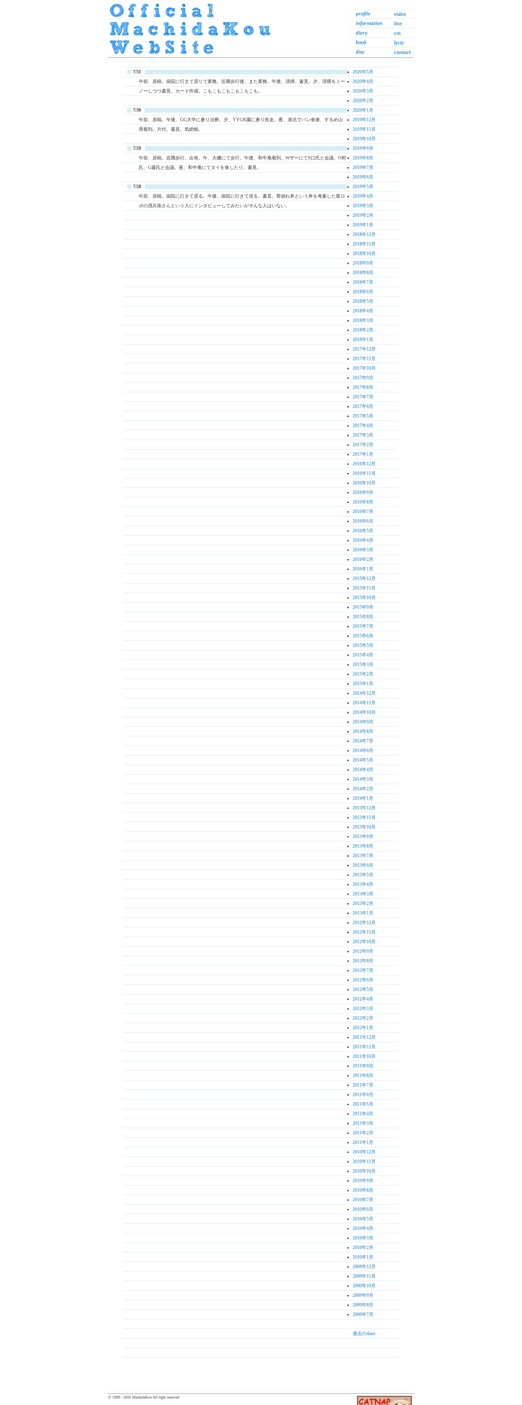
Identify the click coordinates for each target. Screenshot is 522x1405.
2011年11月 (364, 1046)
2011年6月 (363, 1094)
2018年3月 (363, 320)
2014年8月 (363, 731)
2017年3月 (363, 435)
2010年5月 (363, 1218)
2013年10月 (364, 827)
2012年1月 (363, 1027)
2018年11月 (364, 244)
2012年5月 (363, 989)
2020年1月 (363, 110)
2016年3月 (363, 549)
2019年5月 (363, 186)
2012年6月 (363, 980)
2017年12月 (364, 349)
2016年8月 (363, 502)
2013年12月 (364, 808)
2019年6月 (363, 177)
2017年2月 (363, 444)
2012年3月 (363, 1008)
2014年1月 (363, 798)
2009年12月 (364, 1266)
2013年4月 (363, 884)
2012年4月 (363, 999)
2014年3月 (363, 779)
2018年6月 (363, 291)
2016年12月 (364, 463)
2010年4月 (363, 1228)
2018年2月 (363, 330)
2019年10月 (364, 138)
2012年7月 (363, 970)
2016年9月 (363, 492)
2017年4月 (363, 425)
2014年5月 (363, 760)
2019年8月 (363, 158)
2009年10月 (364, 1285)
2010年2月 (363, 1247)
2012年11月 (364, 932)
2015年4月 (363, 655)
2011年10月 (364, 1056)
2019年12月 (364, 119)
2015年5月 (363, 645)
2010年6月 (363, 1209)
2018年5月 (363, 301)
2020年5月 (363, 72)
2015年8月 (363, 616)
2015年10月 (364, 597)
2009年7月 (363, 1314)
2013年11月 (364, 817)
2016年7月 (363, 511)
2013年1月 (363, 913)
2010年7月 (363, 1199)
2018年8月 (363, 272)
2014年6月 (363, 750)
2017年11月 (364, 358)
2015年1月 (363, 683)
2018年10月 (364, 253)
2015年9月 (363, 607)
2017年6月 (363, 406)
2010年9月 (363, 1180)
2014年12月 (364, 693)
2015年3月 (363, 664)
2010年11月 (364, 1161)
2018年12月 (364, 234)
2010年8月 (363, 1190)
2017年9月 (363, 377)
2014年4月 (363, 769)
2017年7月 (363, 397)
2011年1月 (363, 1142)
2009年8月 (363, 1305)
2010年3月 (363, 1238)
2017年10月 (364, 368)
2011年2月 (363, 1132)
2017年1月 (363, 454)
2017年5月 (363, 416)
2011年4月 (363, 1113)
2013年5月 (363, 874)
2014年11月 (364, 702)
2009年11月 (364, 1276)
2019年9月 (363, 148)
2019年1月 (363, 224)
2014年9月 (363, 721)
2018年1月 (363, 339)
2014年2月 (363, 788)
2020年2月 (363, 100)
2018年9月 (363, 263)
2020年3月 (363, 91)
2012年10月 (364, 941)
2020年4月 (363, 81)
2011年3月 (363, 1123)
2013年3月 (363, 894)
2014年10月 (364, 712)
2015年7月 (363, 626)
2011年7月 (363, 1085)
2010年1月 (363, 1257)
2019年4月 (363, 196)
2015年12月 (364, 578)
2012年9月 (363, 951)
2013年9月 (363, 836)
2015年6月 (363, 635)
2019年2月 (363, 215)
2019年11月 (364, 129)
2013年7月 (363, 855)
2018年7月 (363, 282)
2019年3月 (363, 205)
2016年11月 (364, 473)
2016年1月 (363, 569)
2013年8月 (363, 846)
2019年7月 (363, 167)
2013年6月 (363, 865)
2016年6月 (363, 521)
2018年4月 (363, 310)
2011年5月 (363, 1104)
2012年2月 (363, 1018)
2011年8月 (363, 1075)
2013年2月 (363, 903)
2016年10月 (364, 483)
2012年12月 (364, 922)
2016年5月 (363, 530)
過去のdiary (364, 1333)
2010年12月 (364, 1152)
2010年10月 (364, 1171)
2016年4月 (363, 540)
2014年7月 (363, 741)
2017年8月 (363, 387)
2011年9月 (363, 1066)
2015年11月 (364, 588)
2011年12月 (364, 1037)
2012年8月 (363, 960)
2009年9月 (363, 1295)
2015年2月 (363, 674)
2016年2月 (363, 559)
